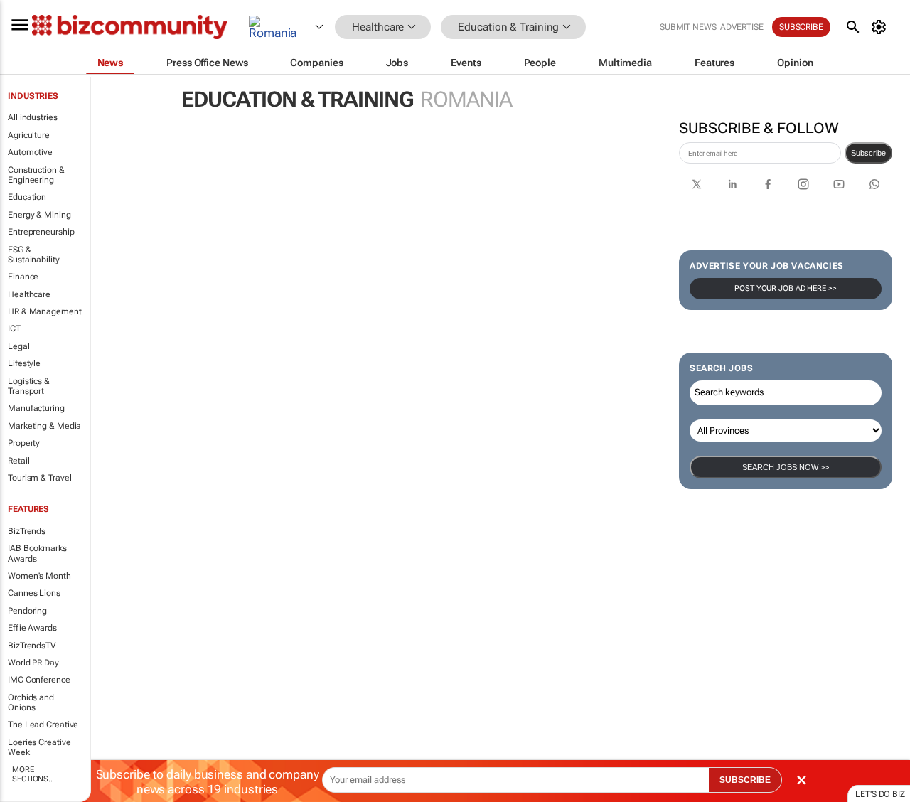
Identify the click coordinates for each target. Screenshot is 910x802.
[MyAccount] (881, 27)
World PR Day (33, 663)
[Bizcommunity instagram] (803, 184)
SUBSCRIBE (745, 780)
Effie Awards (32, 628)
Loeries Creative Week (39, 747)
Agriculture (29, 135)
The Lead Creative (43, 724)
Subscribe (868, 153)
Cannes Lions (34, 593)
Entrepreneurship (41, 232)
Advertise (742, 27)
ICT (14, 328)
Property (24, 443)
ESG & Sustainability (34, 254)
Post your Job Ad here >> (785, 288)
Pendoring (27, 611)
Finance (23, 277)
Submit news (688, 27)
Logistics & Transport (29, 386)
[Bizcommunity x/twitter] (696, 184)
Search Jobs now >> (785, 467)
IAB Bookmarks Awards (37, 553)
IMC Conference (39, 680)
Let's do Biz (880, 794)
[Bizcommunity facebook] (768, 184)
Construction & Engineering (36, 175)
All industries (33, 117)
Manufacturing (36, 408)
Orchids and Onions (31, 702)
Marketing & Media (44, 426)
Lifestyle (24, 363)
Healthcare (29, 294)
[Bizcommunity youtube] (839, 184)
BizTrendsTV (32, 646)
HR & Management (45, 311)
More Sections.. (32, 774)
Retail (18, 461)
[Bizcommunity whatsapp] (874, 184)
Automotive (30, 152)
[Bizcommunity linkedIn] (732, 184)
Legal (19, 346)
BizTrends (27, 531)
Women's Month (39, 576)
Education (27, 197)
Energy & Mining (39, 215)
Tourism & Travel (39, 478)
